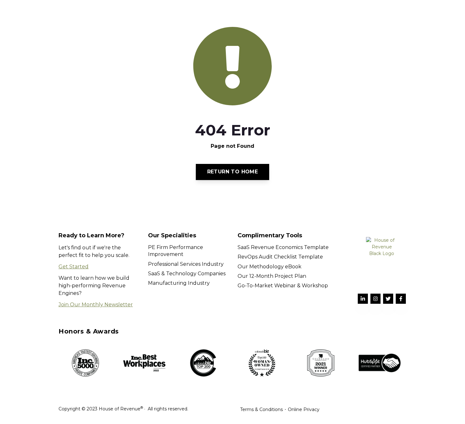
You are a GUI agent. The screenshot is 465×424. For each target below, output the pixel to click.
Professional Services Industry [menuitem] (186, 264)
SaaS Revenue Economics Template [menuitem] (283, 247)
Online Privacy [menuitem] (303, 409)
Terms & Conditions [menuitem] (261, 409)
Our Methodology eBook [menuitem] (269, 267)
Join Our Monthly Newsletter (96, 305)
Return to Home (232, 172)
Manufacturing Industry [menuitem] (179, 283)
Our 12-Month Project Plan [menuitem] (272, 276)
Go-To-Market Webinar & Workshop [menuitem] (283, 286)
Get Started (74, 267)
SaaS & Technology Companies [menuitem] (187, 274)
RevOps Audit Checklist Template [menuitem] (280, 257)
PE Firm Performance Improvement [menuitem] (175, 250)
